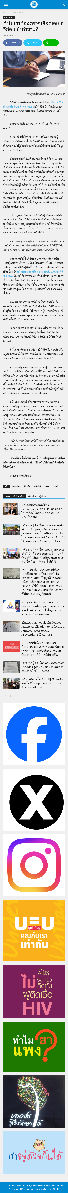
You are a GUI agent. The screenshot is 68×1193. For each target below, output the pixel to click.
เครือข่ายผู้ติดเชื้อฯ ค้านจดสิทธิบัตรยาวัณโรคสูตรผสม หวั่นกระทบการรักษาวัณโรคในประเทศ (43, 667)
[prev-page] (5, 696)
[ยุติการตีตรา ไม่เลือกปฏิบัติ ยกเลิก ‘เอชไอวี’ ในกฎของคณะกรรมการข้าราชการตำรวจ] (11, 683)
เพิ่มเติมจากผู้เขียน (37, 496)
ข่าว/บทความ (18, 12)
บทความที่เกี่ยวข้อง (14, 496)
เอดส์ (56, 486)
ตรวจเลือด (16, 486)
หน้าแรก (6, 12)
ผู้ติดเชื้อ (27, 486)
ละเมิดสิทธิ (37, 486)
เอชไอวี (47, 486)
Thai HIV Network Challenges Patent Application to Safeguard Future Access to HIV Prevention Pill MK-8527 (42, 629)
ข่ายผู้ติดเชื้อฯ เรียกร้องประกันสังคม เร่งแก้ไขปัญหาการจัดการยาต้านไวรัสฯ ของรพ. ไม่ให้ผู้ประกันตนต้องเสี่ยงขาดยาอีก (42, 608)
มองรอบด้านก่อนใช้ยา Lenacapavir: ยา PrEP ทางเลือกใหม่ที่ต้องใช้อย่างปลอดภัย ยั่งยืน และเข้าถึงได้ (41, 511)
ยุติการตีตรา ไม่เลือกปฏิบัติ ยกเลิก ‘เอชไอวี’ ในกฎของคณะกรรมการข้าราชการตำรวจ (42, 683)
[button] (5, 4)
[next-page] (11, 696)
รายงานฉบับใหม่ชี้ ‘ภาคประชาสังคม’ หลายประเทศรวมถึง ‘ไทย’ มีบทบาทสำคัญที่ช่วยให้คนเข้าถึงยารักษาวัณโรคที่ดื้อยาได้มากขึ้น (42, 649)
